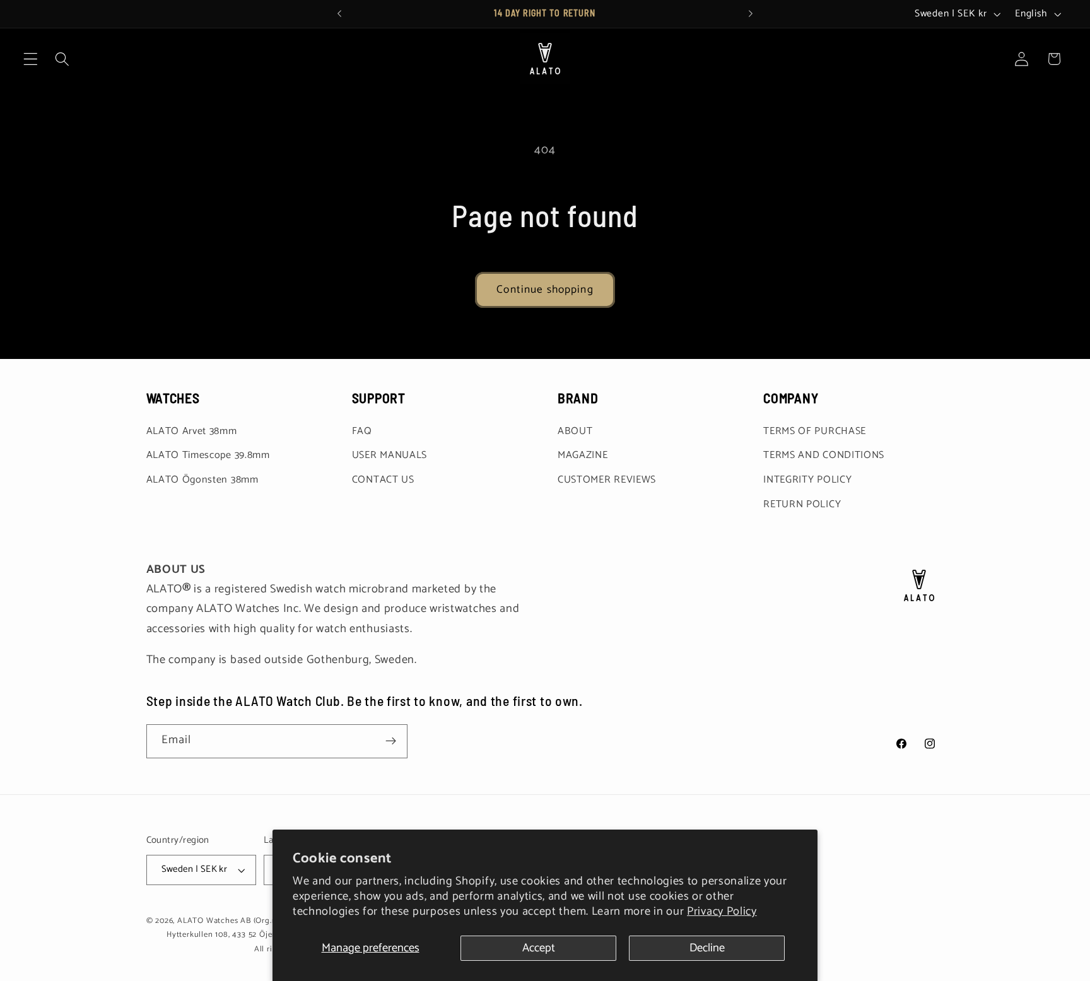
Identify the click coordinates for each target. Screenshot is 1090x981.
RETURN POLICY (802, 504)
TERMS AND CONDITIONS (823, 455)
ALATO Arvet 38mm (191, 431)
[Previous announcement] (339, 14)
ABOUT (575, 431)
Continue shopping (545, 289)
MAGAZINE (583, 455)
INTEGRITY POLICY (807, 479)
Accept (538, 948)
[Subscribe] (391, 741)
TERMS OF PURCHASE (814, 431)
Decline (707, 948)
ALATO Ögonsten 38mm (202, 479)
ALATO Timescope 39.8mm (208, 455)
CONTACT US (383, 479)
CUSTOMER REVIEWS (607, 479)
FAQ (362, 431)
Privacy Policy (722, 911)
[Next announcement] (751, 14)
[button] (31, 59)
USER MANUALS (389, 455)
